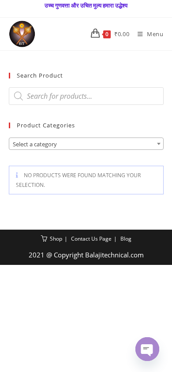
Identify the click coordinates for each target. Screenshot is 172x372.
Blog (125, 238)
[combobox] (86, 144)
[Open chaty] (147, 349)
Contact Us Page (91, 238)
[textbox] (86, 144)
